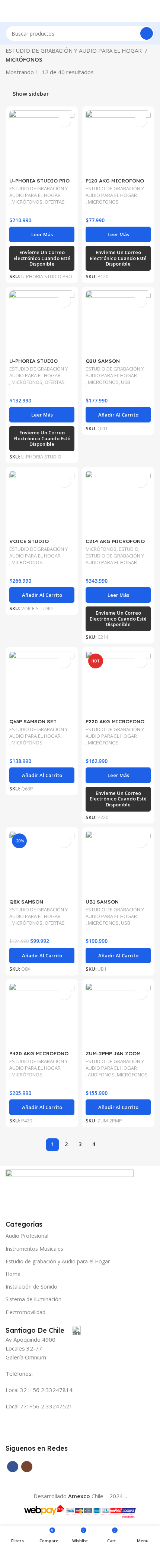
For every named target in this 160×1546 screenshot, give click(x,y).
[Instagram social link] (26, 1466)
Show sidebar (31, 93)
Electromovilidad (25, 1312)
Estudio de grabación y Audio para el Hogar (58, 1261)
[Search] (146, 33)
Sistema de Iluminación (33, 1299)
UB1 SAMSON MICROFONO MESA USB (115, 904)
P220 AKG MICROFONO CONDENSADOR (115, 724)
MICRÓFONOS (27, 202)
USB (125, 382)
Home (13, 1273)
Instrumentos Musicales (34, 1248)
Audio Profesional (27, 1235)
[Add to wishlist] (64, 120)
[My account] (151, 11)
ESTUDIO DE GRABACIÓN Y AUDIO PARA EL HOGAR (74, 50)
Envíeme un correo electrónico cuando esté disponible (41, 258)
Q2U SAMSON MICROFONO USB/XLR (114, 364)
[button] (118, 414)
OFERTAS (55, 202)
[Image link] (70, 1190)
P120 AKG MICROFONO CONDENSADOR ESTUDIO (118, 183)
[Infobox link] (43, 1330)
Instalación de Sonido (31, 1286)
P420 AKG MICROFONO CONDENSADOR (38, 1056)
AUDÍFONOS (101, 1075)
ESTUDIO (128, 549)
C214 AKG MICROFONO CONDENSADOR (115, 544)
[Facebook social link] (12, 1466)
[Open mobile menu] (8, 11)
